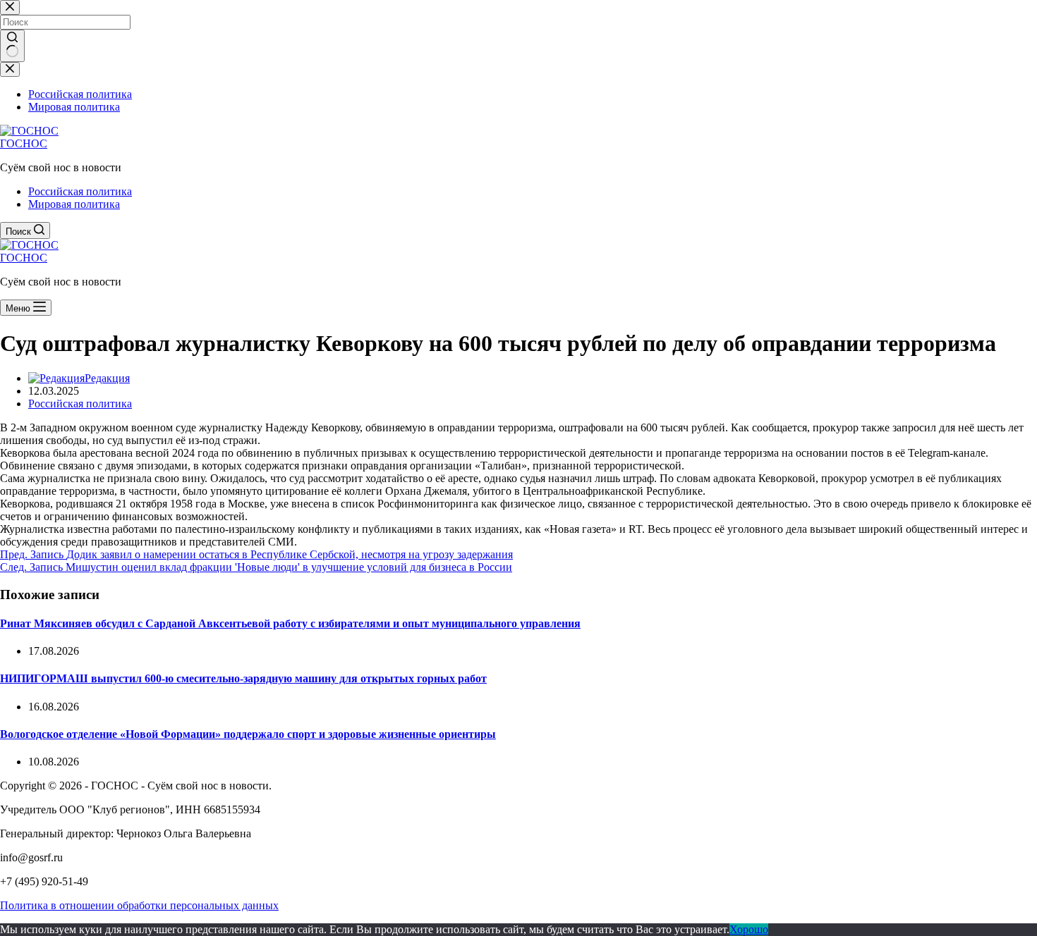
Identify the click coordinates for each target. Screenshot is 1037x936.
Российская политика (80, 191)
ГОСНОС (23, 143)
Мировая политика (74, 204)
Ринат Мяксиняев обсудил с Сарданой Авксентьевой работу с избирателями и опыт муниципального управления (290, 623)
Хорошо (748, 929)
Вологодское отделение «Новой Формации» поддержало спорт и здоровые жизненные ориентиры (248, 734)
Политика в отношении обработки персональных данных (139, 905)
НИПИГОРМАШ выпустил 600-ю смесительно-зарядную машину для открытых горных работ (243, 678)
